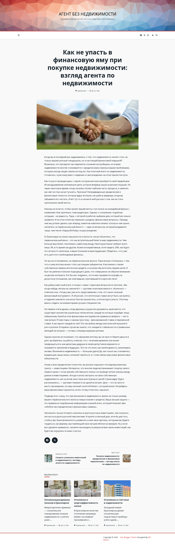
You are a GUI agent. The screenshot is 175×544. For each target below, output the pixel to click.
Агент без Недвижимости (87, 14)
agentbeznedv (81, 91)
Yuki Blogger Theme (128, 537)
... (51, 519)
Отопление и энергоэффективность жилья (86, 502)
